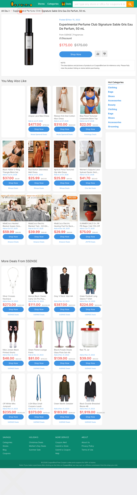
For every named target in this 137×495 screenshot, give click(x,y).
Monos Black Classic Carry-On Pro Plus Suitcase (37, 299)
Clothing (112, 87)
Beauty (111, 104)
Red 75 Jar (84, 350)
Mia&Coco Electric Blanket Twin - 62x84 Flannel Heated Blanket (38, 226)
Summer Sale (35, 450)
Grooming (113, 126)
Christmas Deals (36, 442)
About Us (86, 442)
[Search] (130, 4)
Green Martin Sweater (63, 403)
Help (57, 453)
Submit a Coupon (63, 450)
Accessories (114, 100)
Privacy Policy (88, 446)
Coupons (6, 453)
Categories (53, 3)
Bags (110, 91)
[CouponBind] (23, 4)
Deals (68, 3)
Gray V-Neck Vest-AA (63, 296)
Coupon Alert (61, 442)
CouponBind (67, 465)
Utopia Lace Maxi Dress (38, 116)
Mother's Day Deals (37, 446)
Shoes (111, 96)
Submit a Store (61, 446)
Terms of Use (87, 450)
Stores (41, 3)
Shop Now (76, 54)
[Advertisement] (13, 111)
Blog (5, 450)
